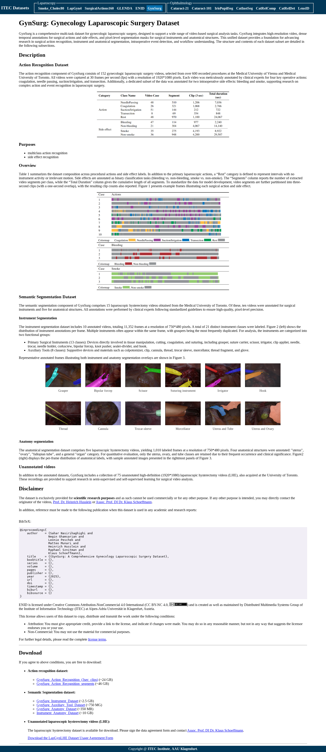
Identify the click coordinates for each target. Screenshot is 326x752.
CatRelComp (266, 8)
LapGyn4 (74, 8)
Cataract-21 (180, 8)
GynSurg (154, 8)
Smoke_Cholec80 (51, 8)
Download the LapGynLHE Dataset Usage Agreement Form (70, 738)
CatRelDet (287, 8)
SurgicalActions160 (99, 8)
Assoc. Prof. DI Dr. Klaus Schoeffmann (124, 502)
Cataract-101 (202, 8)
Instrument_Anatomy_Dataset (58, 713)
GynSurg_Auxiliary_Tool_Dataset (61, 705)
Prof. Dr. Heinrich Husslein (72, 502)
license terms (97, 639)
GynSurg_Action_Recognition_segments (65, 684)
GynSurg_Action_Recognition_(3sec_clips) (67, 680)
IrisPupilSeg (224, 8)
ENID (140, 8)
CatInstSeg (244, 8)
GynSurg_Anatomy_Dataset (57, 709)
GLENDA (124, 8)
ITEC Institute (159, 749)
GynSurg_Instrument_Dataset (57, 701)
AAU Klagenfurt (184, 749)
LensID (303, 8)
